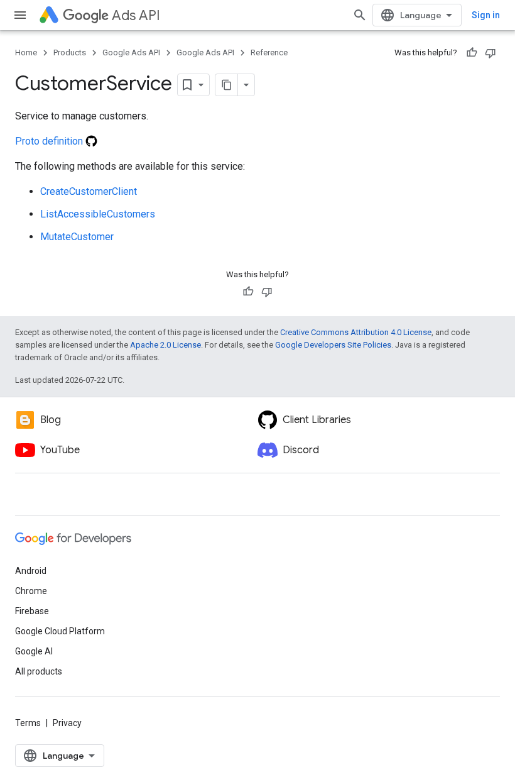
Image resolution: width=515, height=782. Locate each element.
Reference (269, 52)
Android (30, 571)
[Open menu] (20, 15)
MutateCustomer (77, 237)
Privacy (67, 723)
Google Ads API (131, 52)
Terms (28, 723)
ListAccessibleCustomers (97, 214)
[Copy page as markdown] (226, 85)
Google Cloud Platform (60, 631)
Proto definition (50, 141)
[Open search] (359, 15)
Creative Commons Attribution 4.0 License (355, 332)
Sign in (486, 15)
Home (26, 52)
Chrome (31, 591)
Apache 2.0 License (165, 345)
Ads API (136, 15)
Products (69, 52)
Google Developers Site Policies (333, 345)
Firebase (32, 611)
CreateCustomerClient (88, 191)
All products (38, 671)
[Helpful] (471, 52)
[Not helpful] (490, 52)
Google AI (34, 651)
